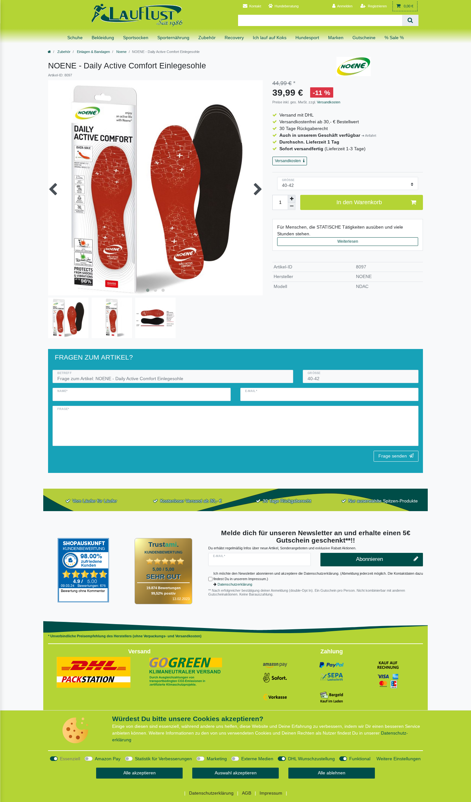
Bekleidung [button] (103, 37)
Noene (121, 52)
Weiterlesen (347, 241)
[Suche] (410, 20)
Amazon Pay (107, 758)
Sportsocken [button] (135, 37)
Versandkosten (328, 102)
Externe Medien (257, 758)
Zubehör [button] (207, 37)
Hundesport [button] (307, 37)
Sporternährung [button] (173, 37)
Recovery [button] (234, 37)
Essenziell (70, 758)
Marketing (217, 758)
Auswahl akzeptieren (236, 772)
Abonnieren (369, 559)
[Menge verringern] (291, 206)
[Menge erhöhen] (291, 199)
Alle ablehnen (331, 772)
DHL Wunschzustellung (311, 758)
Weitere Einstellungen (398, 758)
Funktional (359, 758)
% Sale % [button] (394, 37)
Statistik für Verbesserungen (163, 758)
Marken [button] (335, 37)
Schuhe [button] (75, 37)
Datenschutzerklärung (235, 584)
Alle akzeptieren (139, 772)
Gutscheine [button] (364, 37)
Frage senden (392, 455)
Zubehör (63, 52)
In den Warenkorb (359, 202)
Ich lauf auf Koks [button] (269, 37)
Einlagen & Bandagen (93, 52)
